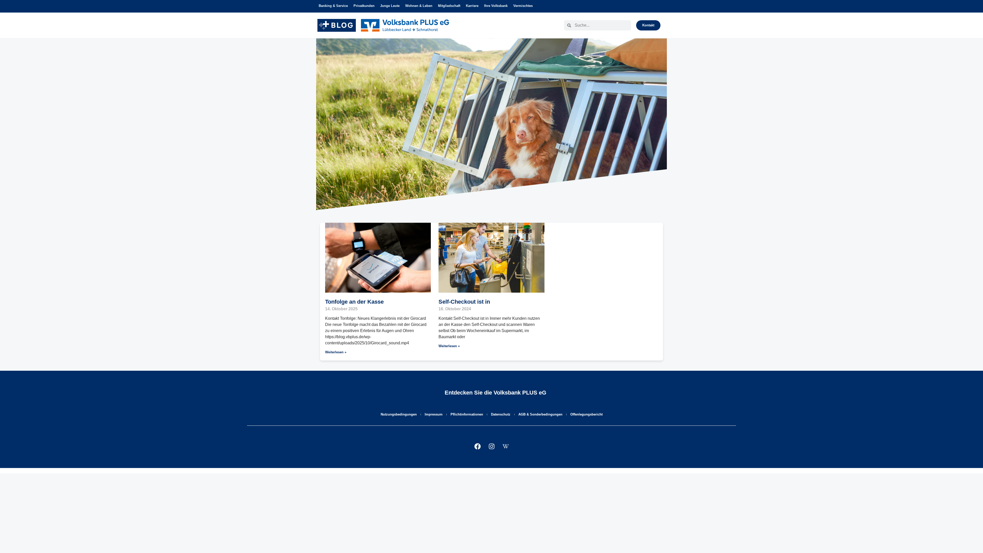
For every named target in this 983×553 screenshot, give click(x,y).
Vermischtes (523, 6)
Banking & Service (333, 6)
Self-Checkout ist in (464, 302)
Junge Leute (390, 6)
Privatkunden (364, 6)
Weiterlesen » (335, 352)
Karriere (472, 6)
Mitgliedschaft (449, 6)
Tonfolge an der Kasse (354, 302)
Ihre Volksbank (496, 6)
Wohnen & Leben (418, 6)
